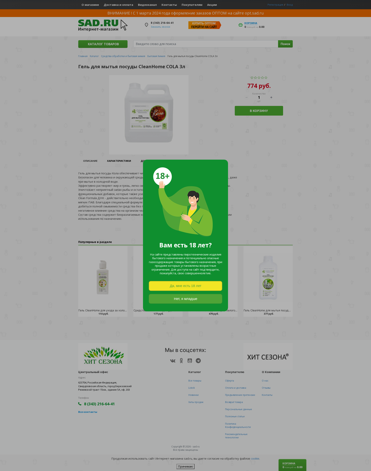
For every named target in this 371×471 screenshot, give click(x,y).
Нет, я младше (185, 299)
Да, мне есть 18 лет (185, 286)
